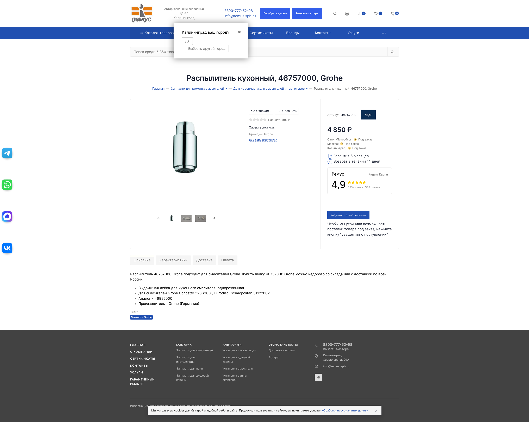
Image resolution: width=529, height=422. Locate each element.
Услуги (136, 372)
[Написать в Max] (7, 216)
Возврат (274, 357)
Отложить (263, 111)
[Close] (376, 410)
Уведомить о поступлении (348, 215)
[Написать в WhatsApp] (7, 184)
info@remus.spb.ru (240, 16)
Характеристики (173, 260)
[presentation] (158, 218)
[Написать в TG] (7, 153)
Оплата (227, 260)
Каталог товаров (159, 33)
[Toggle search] (335, 13)
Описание (142, 260)
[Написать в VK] (7, 248)
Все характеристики (263, 139)
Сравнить (289, 111)
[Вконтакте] (318, 377)
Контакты (139, 365)
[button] (275, 13)
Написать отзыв (279, 119)
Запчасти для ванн (189, 368)
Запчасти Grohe (141, 317)
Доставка (204, 260)
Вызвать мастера (336, 349)
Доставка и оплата (282, 350)
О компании (141, 351)
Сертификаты (142, 358)
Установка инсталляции (239, 350)
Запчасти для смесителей (194, 350)
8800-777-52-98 (238, 11)
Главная (137, 345)
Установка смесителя (238, 368)
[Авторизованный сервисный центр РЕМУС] (142, 13)
